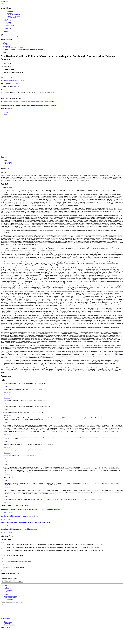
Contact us (7, 591)
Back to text (7, 386)
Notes (5, 114)
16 (116, 353)
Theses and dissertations (13, 14)
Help (5, 587)
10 (73, 302)
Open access (10, 25)
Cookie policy (8, 623)
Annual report (11, 27)
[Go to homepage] (5, 1)
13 (32, 321)
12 (56, 318)
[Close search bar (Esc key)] (3, 3)
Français (6, 30)
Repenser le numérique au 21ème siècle (14, 47)
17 (7, 356)
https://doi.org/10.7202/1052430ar (13, 83)
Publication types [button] (8, 11)
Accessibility (7, 588)
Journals (9, 13)
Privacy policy (8, 622)
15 (12, 329)
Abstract (6, 112)
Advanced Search (8, 28)
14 (122, 323)
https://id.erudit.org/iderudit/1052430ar (14, 80)
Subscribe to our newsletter (9, 580)
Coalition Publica (12, 23)
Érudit (9, 22)
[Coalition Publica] (6, 618)
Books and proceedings (13, 16)
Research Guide (8, 590)
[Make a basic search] (1, 3)
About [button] (6, 20)
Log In (6, 19)
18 (43, 365)
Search (2, 34)
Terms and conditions (9, 625)
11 (106, 304)
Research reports (11, 17)
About (9, 20)
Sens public (7, 46)
